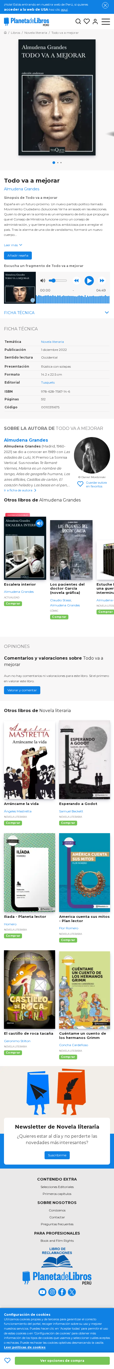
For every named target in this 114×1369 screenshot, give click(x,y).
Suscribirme (57, 1155)
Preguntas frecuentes (57, 1224)
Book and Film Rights (57, 1241)
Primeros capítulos (57, 1194)
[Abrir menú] (106, 21)
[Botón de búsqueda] (78, 21)
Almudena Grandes (26, 440)
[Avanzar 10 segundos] (102, 281)
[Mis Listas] (85, 21)
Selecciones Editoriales (57, 1187)
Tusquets (48, 382)
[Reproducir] (89, 280)
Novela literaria (52, 342)
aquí (64, 9)
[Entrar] (94, 21)
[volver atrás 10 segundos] (77, 281)
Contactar (57, 1217)
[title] (57, 1278)
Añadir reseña (17, 255)
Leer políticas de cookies (25, 1347)
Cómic (54, 610)
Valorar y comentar (22, 690)
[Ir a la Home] (5, 33)
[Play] (39, 523)
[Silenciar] (42, 280)
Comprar (13, 603)
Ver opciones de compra (62, 1361)
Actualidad (11, 597)
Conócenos (57, 1210)
